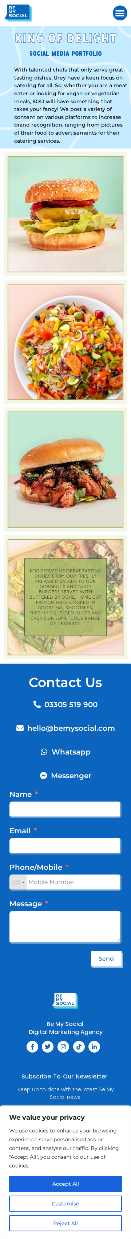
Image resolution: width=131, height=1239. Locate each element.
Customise (65, 1203)
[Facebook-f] (32, 1047)
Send (106, 958)
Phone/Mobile (35, 867)
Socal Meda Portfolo (65, 54)
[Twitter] (47, 1047)
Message (25, 903)
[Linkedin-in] (94, 1047)
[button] (120, 12)
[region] (65, 1172)
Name (20, 794)
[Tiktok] (79, 1047)
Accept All (65, 1184)
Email (20, 830)
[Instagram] (63, 1047)
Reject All (65, 1223)
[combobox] (18, 883)
